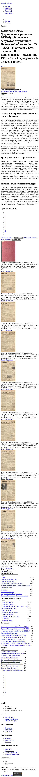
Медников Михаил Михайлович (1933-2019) (15, 631)
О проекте (8, 738)
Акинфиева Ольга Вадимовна (10, 662)
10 (5, 231)
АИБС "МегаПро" (10, 721)
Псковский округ (6, 620)
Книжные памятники (11, 752)
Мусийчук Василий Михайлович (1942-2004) (15, 643)
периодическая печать (8, 581)
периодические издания (8, 579)
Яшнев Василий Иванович (9, 666)
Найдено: (16, 239)
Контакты (8, 742)
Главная (7, 6)
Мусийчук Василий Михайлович (12, 670)
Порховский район (7, 614)
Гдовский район (6, 610)
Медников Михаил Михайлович (11, 660)
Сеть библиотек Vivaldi (12, 754)
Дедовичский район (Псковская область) (14, 91)
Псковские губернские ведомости (12, 583)
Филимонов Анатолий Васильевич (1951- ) (15, 627)
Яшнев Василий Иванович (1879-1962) (13, 635)
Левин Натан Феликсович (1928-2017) (13, 637)
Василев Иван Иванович (9, 668)
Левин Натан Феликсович (9, 658)
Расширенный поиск (30, 237)
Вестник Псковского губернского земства (14, 596)
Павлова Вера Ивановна (9, 633)
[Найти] (19, 600)
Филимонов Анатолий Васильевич (12, 653)
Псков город (5, 618)
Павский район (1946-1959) (10, 616)
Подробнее (9, 271)
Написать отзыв (10, 740)
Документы (8, 8)
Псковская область (7, 602)
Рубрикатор (8, 10)
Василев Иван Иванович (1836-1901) (13, 639)
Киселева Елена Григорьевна (10, 656)
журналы (4, 590)
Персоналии (8, 13)
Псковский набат (6, 588)
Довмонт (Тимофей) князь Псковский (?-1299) (16, 645)
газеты (3, 95)
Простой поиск (9, 717)
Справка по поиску (7, 237)
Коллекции (8, 11)
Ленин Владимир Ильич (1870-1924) (13, 641)
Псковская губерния (7, 604)
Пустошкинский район (8, 608)
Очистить (4, 571)
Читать (3, 66)
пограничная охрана (7, 592)
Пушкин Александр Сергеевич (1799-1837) (15, 629)
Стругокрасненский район (9, 612)
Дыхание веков (9, 751)
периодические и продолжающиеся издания (15, 585)
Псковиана (8, 749)
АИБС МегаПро (6, 239)
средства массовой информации (11, 594)
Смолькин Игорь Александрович (12, 664)
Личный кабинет (6, 3)
